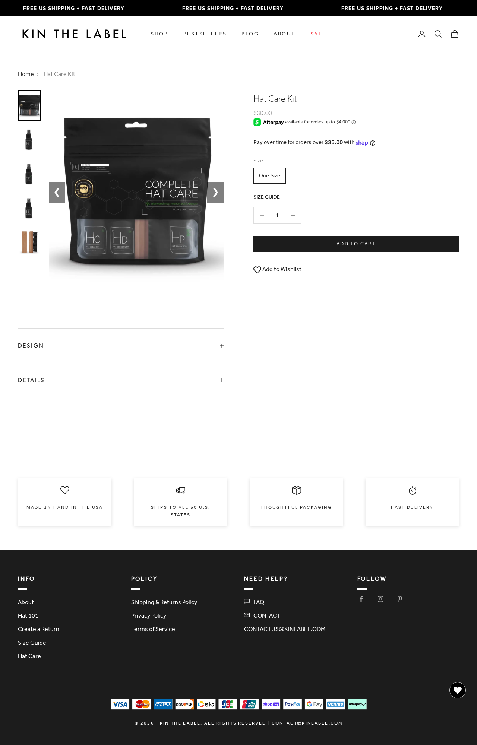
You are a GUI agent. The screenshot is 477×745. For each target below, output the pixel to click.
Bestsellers (205, 33)
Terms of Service (153, 629)
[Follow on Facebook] (361, 599)
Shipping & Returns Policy (164, 602)
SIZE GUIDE (266, 196)
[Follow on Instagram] (380, 599)
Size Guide (32, 642)
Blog (250, 33)
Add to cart (356, 244)
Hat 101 (28, 615)
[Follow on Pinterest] (400, 599)
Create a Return (38, 629)
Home (26, 73)
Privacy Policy (148, 615)
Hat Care (29, 656)
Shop (159, 33)
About (285, 33)
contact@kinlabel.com (307, 723)
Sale (318, 33)
